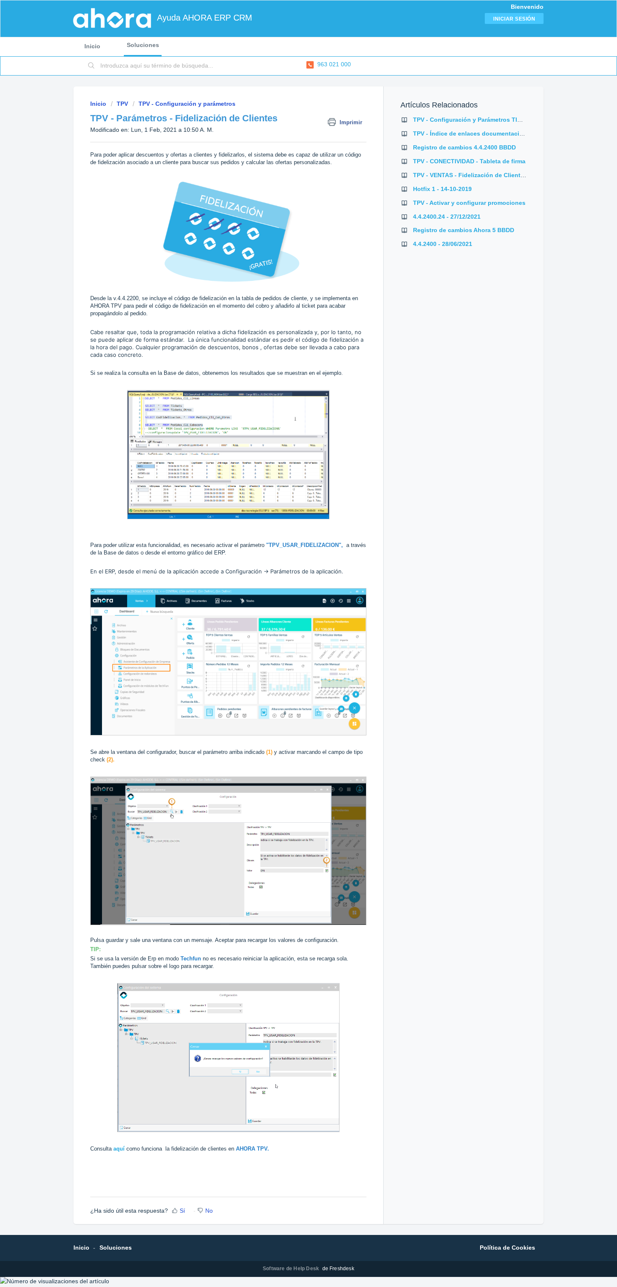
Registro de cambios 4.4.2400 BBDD (464, 147)
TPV (122, 103)
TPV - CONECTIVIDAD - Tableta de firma (469, 161)
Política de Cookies (507, 1247)
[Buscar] (91, 66)
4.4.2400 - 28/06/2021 (442, 244)
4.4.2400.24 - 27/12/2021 (447, 216)
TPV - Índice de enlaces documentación (470, 133)
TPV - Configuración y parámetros (187, 103)
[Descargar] (293, 549)
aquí (119, 1149)
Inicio (92, 46)
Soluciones (143, 45)
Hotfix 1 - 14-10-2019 (442, 189)
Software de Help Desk (291, 1268)
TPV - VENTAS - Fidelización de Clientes (470, 175)
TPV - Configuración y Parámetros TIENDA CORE (482, 119)
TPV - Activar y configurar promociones (469, 202)
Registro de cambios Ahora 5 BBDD (463, 230)
